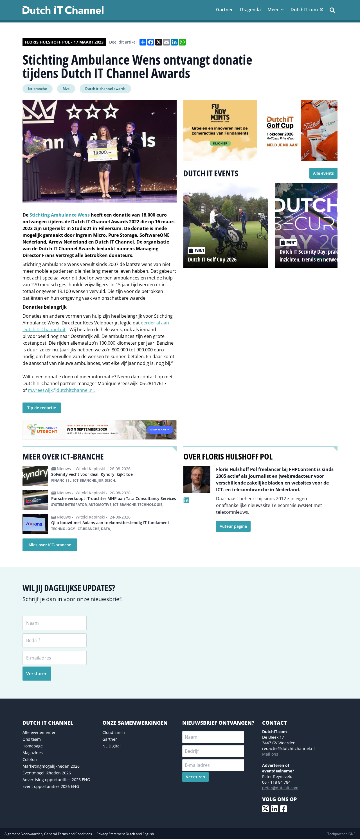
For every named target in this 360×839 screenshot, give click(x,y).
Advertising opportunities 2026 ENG (56, 779)
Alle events (323, 173)
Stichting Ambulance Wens (60, 215)
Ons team (31, 739)
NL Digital (111, 746)
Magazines (32, 752)
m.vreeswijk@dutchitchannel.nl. (61, 390)
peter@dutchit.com (280, 787)
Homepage (32, 746)
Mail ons (270, 754)
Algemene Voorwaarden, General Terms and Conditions (48, 833)
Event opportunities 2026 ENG (50, 786)
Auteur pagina (233, 526)
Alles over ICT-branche (49, 544)
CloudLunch (113, 732)
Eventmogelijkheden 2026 (46, 773)
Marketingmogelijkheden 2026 (51, 766)
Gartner (109, 739)
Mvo (66, 88)
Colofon (29, 759)
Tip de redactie (41, 407)
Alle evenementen (39, 732)
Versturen (37, 673)
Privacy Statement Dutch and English (125, 833)
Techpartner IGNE (341, 833)
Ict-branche (37, 88)
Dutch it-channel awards (105, 88)
